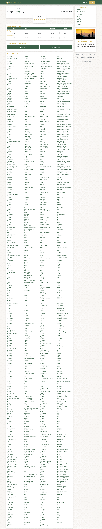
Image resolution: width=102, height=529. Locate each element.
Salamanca (43, 516)
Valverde (59, 393)
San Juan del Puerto (62, 104)
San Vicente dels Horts (62, 136)
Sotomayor (59, 235)
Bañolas (9, 315)
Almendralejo (10, 189)
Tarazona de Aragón (62, 255)
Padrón (42, 333)
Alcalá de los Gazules (12, 113)
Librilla (25, 497)
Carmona (9, 521)
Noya (41, 280)
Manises (42, 101)
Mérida (42, 156)
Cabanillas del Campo (12, 438)
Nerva (41, 272)
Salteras (42, 524)
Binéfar (9, 386)
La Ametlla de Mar (28, 409)
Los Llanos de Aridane (45, 61)
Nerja (41, 270)
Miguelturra (43, 162)
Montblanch (43, 199)
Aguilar (9, 76)
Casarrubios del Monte (29, 63)
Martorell (42, 124)
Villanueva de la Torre (62, 472)
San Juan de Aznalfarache (63, 101)
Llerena (25, 509)
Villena (58, 497)
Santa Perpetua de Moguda (63, 174)
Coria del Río (27, 166)
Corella (25, 164)
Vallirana (59, 388)
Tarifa (58, 259)
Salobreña (42, 519)
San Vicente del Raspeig (63, 134)
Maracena (42, 109)
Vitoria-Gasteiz (60, 502)
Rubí (41, 506)
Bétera (8, 381)
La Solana (26, 463)
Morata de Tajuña (44, 224)
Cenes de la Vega (28, 101)
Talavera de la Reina (62, 247)
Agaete (9, 73)
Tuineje (58, 348)
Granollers (26, 318)
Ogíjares (42, 290)
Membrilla (42, 151)
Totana (58, 336)
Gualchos (26, 330)
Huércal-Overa (27, 365)
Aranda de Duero (11, 234)
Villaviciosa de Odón (62, 496)
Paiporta (42, 335)
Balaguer (9, 313)
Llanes (25, 506)
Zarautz (58, 517)
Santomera (59, 189)
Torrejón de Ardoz (61, 312)
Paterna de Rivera (44, 365)
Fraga (25, 269)
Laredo (25, 472)
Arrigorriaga (10, 270)
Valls (58, 390)
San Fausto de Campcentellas (64, 83)
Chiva (25, 121)
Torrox (58, 333)
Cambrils (9, 479)
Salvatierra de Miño (45, 526)
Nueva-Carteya (44, 282)
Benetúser (9, 353)
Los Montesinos (44, 63)
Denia (25, 192)
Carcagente (10, 516)
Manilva (42, 99)
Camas (9, 474)
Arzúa (8, 282)
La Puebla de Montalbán (30, 453)
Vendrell (59, 408)
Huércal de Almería (28, 363)
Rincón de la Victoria (45, 484)
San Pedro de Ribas (62, 118)
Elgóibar (26, 235)
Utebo (58, 363)
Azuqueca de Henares (12, 303)
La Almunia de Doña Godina (31, 408)
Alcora (8, 131)
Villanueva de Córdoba (62, 467)
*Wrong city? (17, 11)
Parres (41, 361)
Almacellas (10, 176)
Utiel (58, 365)
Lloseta (25, 514)
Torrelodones (60, 320)
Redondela (43, 466)
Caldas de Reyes (11, 461)
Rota (41, 504)
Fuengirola (26, 270)
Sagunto (42, 514)
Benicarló (9, 356)
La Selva (26, 461)
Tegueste (59, 267)
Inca (25, 383)
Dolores (26, 196)
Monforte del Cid (44, 192)
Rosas (41, 502)
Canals (9, 489)
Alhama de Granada (12, 162)
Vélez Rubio (60, 403)
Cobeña (26, 139)
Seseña (58, 209)
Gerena (25, 297)
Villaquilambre (60, 482)
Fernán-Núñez (27, 259)
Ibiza (25, 376)
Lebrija (25, 486)
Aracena (9, 230)
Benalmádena (10, 346)
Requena (42, 472)
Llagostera (26, 502)
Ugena (58, 355)
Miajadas (42, 157)
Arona (8, 267)
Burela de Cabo (11, 428)
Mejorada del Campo (45, 147)
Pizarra (42, 399)
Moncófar (42, 189)
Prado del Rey (43, 428)
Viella (58, 423)
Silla (58, 215)
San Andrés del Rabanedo (63, 68)
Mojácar (42, 176)
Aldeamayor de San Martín (13, 141)
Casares (26, 60)
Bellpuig (9, 338)
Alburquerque (10, 106)
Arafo (8, 232)
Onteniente (43, 317)
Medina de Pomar (44, 142)
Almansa (9, 182)
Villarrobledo (60, 489)
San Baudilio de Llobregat (63, 73)
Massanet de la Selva (45, 133)
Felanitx (26, 255)
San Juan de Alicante (62, 99)
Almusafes (9, 202)
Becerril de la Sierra (12, 333)
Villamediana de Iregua (62, 463)
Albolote (9, 99)
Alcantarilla (10, 121)
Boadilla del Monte (11, 393)
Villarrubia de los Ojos (62, 491)
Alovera (9, 204)
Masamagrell (43, 128)
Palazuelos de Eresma (45, 343)
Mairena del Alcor (44, 84)
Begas (8, 335)
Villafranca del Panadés (62, 449)
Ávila (8, 290)
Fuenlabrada (27, 272)
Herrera (25, 355)
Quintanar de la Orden (45, 461)
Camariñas (10, 471)
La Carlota (26, 416)
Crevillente (26, 172)
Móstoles (42, 229)
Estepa (25, 252)
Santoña (59, 191)
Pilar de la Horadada (45, 391)
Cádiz (8, 446)
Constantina (27, 157)
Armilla (9, 264)
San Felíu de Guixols (62, 86)
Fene (25, 257)
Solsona (59, 227)
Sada (41, 512)
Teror (58, 272)
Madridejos (43, 81)
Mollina (42, 184)
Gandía (25, 287)
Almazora (9, 186)
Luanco (42, 71)
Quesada (42, 459)
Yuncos (58, 509)
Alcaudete (9, 124)
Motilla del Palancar (45, 232)
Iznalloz (25, 391)
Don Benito (26, 197)
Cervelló (26, 106)
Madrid (42, 79)
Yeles (58, 506)
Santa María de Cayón (62, 167)
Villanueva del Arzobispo (63, 476)
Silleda (58, 217)
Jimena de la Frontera (29, 401)
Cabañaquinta (10, 436)
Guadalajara (27, 322)
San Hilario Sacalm (61, 94)
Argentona (9, 257)
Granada (26, 315)
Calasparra (10, 454)
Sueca (58, 239)
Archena (9, 239)
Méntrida (42, 154)
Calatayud (9, 456)
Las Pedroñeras (28, 479)
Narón (41, 254)
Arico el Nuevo (10, 260)
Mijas (41, 164)
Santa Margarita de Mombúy (63, 166)
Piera (41, 390)
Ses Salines (60, 207)
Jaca (25, 393)
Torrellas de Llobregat (62, 318)
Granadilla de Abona (29, 317)
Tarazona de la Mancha (62, 257)
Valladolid (59, 385)
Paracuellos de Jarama (45, 356)
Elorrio (25, 237)
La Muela (26, 438)
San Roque (59, 123)
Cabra (8, 441)
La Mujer (26, 439)
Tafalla (58, 245)
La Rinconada (27, 458)
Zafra (58, 511)
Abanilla (9, 60)
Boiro (8, 395)
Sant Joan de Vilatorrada (63, 142)
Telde (58, 270)
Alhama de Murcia (11, 164)
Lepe (25, 494)
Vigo (58, 424)
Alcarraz (9, 123)
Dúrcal (25, 206)
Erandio (26, 240)
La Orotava (26, 444)
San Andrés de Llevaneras (63, 66)
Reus (41, 474)
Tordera (58, 295)
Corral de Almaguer (28, 169)
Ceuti (25, 109)
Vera (58, 411)
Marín (41, 118)
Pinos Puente (43, 395)
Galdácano (26, 285)
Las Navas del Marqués (29, 476)
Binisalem (9, 388)
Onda (41, 310)
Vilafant (58, 431)
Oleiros (42, 292)
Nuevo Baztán (43, 283)
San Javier (59, 98)
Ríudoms (42, 489)
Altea (8, 210)
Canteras (9, 504)
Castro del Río (27, 81)
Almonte (9, 197)
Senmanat (59, 206)
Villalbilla (59, 456)
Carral (8, 522)
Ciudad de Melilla (28, 134)
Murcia (41, 244)
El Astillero (26, 214)
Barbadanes (10, 318)
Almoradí (9, 199)
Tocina (58, 283)
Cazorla (26, 91)
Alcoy (8, 136)
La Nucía (26, 441)
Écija (25, 207)
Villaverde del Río (61, 492)
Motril (41, 234)
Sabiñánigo (43, 511)
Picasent (42, 386)
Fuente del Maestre (28, 275)
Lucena (42, 73)
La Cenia (26, 419)
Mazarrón (42, 138)
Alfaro (8, 147)
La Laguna (26, 431)
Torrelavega (59, 317)
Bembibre (9, 340)
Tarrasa (58, 262)
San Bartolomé (60, 71)
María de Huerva (44, 116)
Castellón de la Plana (29, 75)
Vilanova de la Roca (62, 433)
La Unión (26, 464)
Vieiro (58, 421)
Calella (9, 463)
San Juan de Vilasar (62, 103)
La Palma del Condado (29, 448)
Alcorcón (9, 133)
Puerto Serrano (44, 448)
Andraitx (9, 222)
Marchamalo (43, 113)
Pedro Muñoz (43, 373)
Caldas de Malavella (12, 458)
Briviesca (9, 416)
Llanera (25, 504)
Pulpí (41, 454)
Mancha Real (43, 98)
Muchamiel (43, 237)
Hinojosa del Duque (29, 356)
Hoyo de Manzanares (29, 358)
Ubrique (59, 353)
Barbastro (9, 320)
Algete (8, 156)
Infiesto (25, 385)
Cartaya (26, 58)
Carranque (9, 524)
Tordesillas (59, 297)
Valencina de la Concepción (63, 381)
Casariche (26, 61)
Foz (25, 267)
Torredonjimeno (60, 310)
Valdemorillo (60, 370)
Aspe (8, 283)
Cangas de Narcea (11, 501)
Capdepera (10, 507)
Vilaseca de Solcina (61, 436)
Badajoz (9, 305)
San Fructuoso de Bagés (63, 93)
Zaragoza (59, 514)
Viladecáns (59, 429)
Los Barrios (43, 58)
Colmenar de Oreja (28, 149)
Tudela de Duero (61, 346)
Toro (58, 300)
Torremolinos (60, 322)
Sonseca (59, 230)
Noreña (42, 277)
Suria (58, 240)
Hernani (26, 353)
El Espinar (26, 220)
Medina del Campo (44, 144)
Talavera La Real (61, 249)
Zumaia (58, 521)
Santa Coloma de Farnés (63, 149)
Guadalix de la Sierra (29, 323)
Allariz (8, 174)
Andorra (9, 220)
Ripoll (41, 486)
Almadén (9, 179)
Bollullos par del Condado (13, 399)
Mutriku (42, 249)
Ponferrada (43, 413)
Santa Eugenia (60, 159)
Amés (8, 212)
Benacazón (10, 341)
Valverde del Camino (62, 396)
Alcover (9, 134)
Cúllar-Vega (27, 182)
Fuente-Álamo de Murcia (30, 280)
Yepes (58, 507)
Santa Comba (60, 151)
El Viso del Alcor (28, 230)
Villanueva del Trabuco (62, 479)
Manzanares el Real (45, 108)
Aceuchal (9, 68)
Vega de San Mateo (61, 399)
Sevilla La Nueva (61, 214)
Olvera (41, 307)
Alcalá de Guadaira (12, 109)
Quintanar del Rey (44, 463)
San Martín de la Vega (62, 113)
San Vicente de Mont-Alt (63, 133)
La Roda (26, 459)
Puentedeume (43, 441)
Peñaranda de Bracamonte (46, 378)
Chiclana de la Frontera (29, 116)
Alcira (8, 128)
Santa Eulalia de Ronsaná (63, 161)
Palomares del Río (44, 351)
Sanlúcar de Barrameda (62, 139)
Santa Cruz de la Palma (62, 157)
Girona (25, 305)
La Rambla (26, 456)
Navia (41, 264)
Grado (25, 313)
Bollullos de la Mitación (13, 398)
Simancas (59, 220)
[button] (92, 2)
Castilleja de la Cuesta (29, 78)
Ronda (41, 497)
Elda (25, 234)
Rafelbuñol (43, 464)
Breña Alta (9, 409)
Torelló (58, 298)
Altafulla (9, 209)
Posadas (42, 421)
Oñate (41, 308)
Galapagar (26, 283)
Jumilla (25, 404)
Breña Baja (10, 411)
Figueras (26, 262)
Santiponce (59, 186)
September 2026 (56, 47)
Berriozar (9, 376)
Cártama (26, 56)
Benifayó (9, 363)
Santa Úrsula (60, 177)
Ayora (8, 295)
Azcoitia (9, 297)
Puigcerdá (42, 451)
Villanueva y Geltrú (61, 481)
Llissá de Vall (27, 511)
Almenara (9, 187)
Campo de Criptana (12, 484)
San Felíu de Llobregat (62, 88)
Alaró (8, 86)
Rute (41, 507)
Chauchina (26, 113)
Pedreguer (42, 368)
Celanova (26, 98)
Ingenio (25, 386)
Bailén (8, 312)
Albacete (9, 91)
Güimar (25, 348)
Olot (41, 303)
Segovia (59, 204)
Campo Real (10, 486)
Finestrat (26, 264)
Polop (41, 411)
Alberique (9, 98)
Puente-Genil (43, 438)
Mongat (42, 194)
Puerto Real (43, 446)
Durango (26, 204)
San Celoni (59, 75)
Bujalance (9, 421)
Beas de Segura (11, 330)
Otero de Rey (43, 327)
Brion (8, 414)
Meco (41, 141)
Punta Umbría (43, 456)
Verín (58, 413)
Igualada (26, 380)
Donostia (26, 199)
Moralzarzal (43, 222)
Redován (42, 467)
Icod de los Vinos (28, 378)
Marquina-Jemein (44, 121)
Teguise (59, 269)
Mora (41, 215)
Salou (41, 521)
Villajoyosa (59, 453)
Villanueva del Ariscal (62, 474)
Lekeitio (26, 491)
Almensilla (9, 191)
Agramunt (9, 75)
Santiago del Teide (61, 184)
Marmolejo (42, 119)
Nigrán (41, 273)
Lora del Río (27, 522)
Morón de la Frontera (45, 227)
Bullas (8, 423)
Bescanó (9, 378)
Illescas (25, 381)
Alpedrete (9, 206)
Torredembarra (60, 308)
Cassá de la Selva (28, 66)
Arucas (9, 280)
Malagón (42, 91)
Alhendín (9, 169)
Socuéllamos (60, 224)
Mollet (41, 182)
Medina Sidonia (44, 146)
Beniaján (9, 355)
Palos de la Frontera (45, 353)
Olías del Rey (43, 295)
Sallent (42, 517)
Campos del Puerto (12, 487)
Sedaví (58, 201)
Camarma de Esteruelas (13, 472)
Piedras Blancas (44, 388)
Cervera (26, 108)
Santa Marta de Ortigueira (63, 171)
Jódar (25, 403)
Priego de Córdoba (44, 433)
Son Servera (60, 229)
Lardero (25, 471)
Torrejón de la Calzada (62, 313)
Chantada (26, 111)
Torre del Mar (60, 303)
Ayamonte (9, 293)
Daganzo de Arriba (28, 187)
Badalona (9, 307)
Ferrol (25, 260)
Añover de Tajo (11, 227)
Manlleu (42, 103)
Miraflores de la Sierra (45, 166)
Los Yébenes (43, 70)
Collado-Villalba (28, 147)
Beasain (9, 332)
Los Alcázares (43, 56)
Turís (58, 350)
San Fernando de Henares (63, 91)
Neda (41, 267)
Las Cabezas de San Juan (30, 474)
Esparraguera (27, 244)
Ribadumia (43, 482)
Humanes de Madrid (29, 373)
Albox (8, 103)
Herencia (26, 351)
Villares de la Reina (61, 487)
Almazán (9, 184)
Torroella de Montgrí (61, 332)
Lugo (41, 75)
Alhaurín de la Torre (12, 166)
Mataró (42, 136)
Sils (57, 219)
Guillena (26, 341)
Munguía (42, 242)
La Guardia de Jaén (28, 429)
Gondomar (26, 310)
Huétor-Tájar (27, 371)
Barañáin (9, 317)
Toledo (58, 285)
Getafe (25, 298)
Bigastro (9, 383)
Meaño (42, 139)
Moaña (42, 171)
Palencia (42, 345)
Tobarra (58, 282)
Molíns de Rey (43, 179)
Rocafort (42, 491)
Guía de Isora (27, 338)
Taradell (59, 252)
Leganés (26, 487)
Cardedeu (9, 517)
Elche (25, 232)
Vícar (58, 416)
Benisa (9, 366)
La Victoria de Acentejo (29, 466)
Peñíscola (42, 381)
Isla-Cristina (27, 390)
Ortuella (42, 325)
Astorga (9, 287)
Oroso (41, 323)
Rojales (42, 496)
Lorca (25, 524)
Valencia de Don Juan (62, 380)
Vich (58, 418)
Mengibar (42, 152)
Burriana (9, 434)
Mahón (42, 83)
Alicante (9, 171)
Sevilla (58, 212)
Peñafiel (42, 376)
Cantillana (9, 506)
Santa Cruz (59, 154)
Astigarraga (10, 285)
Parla (41, 360)
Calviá (8, 469)
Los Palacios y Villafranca (46, 65)
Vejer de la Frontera (61, 401)
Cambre (9, 477)
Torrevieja (59, 328)
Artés (8, 278)
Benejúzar (9, 351)
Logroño (26, 519)
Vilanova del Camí (61, 434)
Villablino (59, 441)
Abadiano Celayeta (12, 58)
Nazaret (42, 265)
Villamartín (59, 459)
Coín (25, 142)
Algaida (9, 149)
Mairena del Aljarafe (45, 86)
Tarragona (59, 260)
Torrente (59, 323)
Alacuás (9, 81)
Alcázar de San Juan (12, 126)
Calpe (8, 467)
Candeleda (10, 494)
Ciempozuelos (27, 124)
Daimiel (25, 189)
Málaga (42, 89)
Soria (58, 234)
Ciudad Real (27, 136)
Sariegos (59, 194)
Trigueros (59, 341)
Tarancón (59, 254)
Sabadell (42, 509)
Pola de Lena (43, 404)
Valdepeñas (60, 373)
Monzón (42, 214)
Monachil (42, 186)
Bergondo (9, 371)
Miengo (42, 159)
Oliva (41, 297)
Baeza (8, 310)
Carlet (8, 519)
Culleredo (26, 184)
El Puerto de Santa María (30, 227)
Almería (9, 192)
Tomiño (58, 292)
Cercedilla (26, 104)
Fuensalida (26, 273)
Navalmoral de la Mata (45, 259)
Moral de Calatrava (44, 217)
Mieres (41, 161)
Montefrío (42, 201)
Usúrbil (58, 361)
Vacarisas (59, 368)
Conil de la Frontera (28, 154)
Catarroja (26, 86)
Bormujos (9, 404)
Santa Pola (59, 176)
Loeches (26, 517)
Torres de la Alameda (62, 327)
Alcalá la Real (10, 116)
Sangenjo (59, 138)
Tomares (59, 288)
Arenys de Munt (11, 249)
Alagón (9, 83)
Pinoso (42, 396)
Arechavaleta (10, 244)
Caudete (26, 89)
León (25, 492)
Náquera (42, 252)
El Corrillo (26, 215)
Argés (8, 259)
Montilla (42, 207)
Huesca (25, 366)
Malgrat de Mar (43, 93)
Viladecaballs (60, 428)
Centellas (26, 103)
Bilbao (8, 385)
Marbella (42, 111)
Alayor (8, 88)
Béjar (8, 336)
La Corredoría (27, 421)
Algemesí (9, 154)
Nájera (41, 250)
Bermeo (9, 375)
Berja (8, 373)
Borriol (8, 408)
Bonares (9, 401)
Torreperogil (60, 325)
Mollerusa (42, 181)
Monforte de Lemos (45, 191)
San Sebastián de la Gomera (64, 124)
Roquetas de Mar (44, 501)
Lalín (25, 469)
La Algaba (26, 406)
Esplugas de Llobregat (29, 247)
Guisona (26, 343)
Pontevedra (43, 414)
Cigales (25, 128)
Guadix (25, 328)
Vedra (58, 398)
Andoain (9, 219)
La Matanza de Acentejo (30, 436)
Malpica (42, 94)
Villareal (59, 484)
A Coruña (9, 56)
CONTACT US (91, 57)
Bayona (9, 327)
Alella (8, 142)
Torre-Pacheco (60, 305)
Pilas (41, 393)
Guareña (26, 335)
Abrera (8, 65)
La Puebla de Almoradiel (30, 449)
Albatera (9, 96)
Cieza (25, 126)
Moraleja (42, 219)
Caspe (25, 65)
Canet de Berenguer (12, 496)
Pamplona (42, 355)
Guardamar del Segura (29, 332)
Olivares (42, 300)
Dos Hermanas (27, 201)
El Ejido (26, 217)
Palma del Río (43, 350)
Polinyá (42, 408)
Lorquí (25, 526)
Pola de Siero (43, 406)
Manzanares (43, 106)
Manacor (42, 96)
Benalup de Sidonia (12, 348)
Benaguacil (10, 343)
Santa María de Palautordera (64, 169)
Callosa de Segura (11, 466)
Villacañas (59, 444)
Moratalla (42, 225)
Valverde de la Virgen (62, 395)
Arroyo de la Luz (11, 272)
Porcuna (42, 416)
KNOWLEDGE (79, 54)
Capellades (10, 509)
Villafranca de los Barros (63, 448)
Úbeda (58, 351)
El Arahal (26, 212)
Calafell (9, 449)
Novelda (42, 278)
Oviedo (42, 332)
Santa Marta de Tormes (62, 172)
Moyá (41, 235)
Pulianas (42, 453)
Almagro (9, 181)
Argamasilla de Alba (12, 254)
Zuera (58, 519)
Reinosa (42, 469)
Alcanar (9, 118)
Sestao (58, 210)
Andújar (9, 224)
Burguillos (9, 431)
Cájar (8, 448)
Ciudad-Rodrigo (28, 138)
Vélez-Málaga (60, 404)
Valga (58, 383)
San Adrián (59, 60)
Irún (25, 388)
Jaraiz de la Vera (28, 396)
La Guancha (27, 428)
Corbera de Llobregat (29, 161)
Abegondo (9, 63)
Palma (41, 348)
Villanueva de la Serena (62, 471)
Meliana (42, 149)
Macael (42, 78)
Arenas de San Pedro (12, 245)
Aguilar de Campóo (12, 78)
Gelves (25, 295)
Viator (58, 414)
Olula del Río (43, 305)
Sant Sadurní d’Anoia (62, 146)
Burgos (9, 429)
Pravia (41, 429)
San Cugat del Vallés (62, 79)
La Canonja (26, 414)
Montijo (42, 206)
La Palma (26, 446)
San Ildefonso (60, 96)
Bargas (9, 325)
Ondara (42, 312)
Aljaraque (9, 172)
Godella (26, 307)
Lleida (25, 507)
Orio (41, 320)
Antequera (9, 229)
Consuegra (26, 159)
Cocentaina (26, 141)
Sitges (58, 222)
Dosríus (25, 202)
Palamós (42, 341)
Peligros (42, 375)
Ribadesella (43, 481)
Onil (41, 315)
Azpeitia (9, 300)
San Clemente (60, 78)
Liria (25, 501)
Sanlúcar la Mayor (61, 141)
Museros (42, 247)
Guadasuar (26, 327)
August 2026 (23, 47)
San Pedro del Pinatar (62, 119)
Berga (8, 370)
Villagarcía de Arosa (62, 451)
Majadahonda (43, 88)
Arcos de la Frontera (12, 242)
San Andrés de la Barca (62, 65)
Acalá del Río (10, 66)
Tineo (58, 280)
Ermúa (25, 242)
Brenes (9, 413)
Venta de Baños (60, 409)
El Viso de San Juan (29, 229)
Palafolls (42, 338)
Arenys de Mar (10, 247)
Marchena (42, 114)
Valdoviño (59, 375)
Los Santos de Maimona (46, 66)
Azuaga (9, 302)
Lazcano (26, 484)
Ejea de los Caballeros (29, 209)
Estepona (26, 254)
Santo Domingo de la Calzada (64, 187)
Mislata (42, 169)
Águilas (9, 79)
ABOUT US (92, 54)
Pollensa (42, 409)
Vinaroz (58, 501)
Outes (41, 330)
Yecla (58, 504)
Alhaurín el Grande (11, 167)
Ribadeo (42, 479)
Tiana (58, 278)
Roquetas (42, 499)
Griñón (25, 320)
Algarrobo (9, 151)
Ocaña (41, 288)
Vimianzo (59, 499)
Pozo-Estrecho (43, 424)
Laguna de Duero (28, 467)
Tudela (58, 345)
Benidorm (9, 360)
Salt (41, 522)
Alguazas (9, 161)
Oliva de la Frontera (45, 298)
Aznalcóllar (10, 298)
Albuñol (9, 104)
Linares (25, 499)
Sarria (58, 196)
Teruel (58, 273)
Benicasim (9, 358)
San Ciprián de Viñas (62, 76)
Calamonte (10, 453)
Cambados (10, 476)
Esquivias (26, 250)
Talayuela (59, 250)
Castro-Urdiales (27, 83)
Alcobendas (10, 129)
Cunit (25, 186)
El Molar (26, 222)
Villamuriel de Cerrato (62, 464)
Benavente (9, 350)
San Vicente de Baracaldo (63, 129)
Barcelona (9, 323)
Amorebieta (10, 214)
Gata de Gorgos (27, 290)
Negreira (42, 269)
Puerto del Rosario (44, 444)
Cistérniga (26, 131)
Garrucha (26, 288)
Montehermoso (43, 202)
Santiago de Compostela (63, 182)
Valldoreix (59, 386)
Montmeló (42, 209)
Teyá (58, 277)
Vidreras (59, 419)
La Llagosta (26, 434)
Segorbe (59, 202)
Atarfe (8, 288)
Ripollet (42, 487)
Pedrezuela (43, 371)
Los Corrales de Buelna (46, 60)
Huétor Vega (27, 370)
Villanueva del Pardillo (62, 477)
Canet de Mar (10, 497)
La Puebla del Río (28, 454)
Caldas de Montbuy (12, 459)
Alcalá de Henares (11, 111)
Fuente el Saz (27, 277)
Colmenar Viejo (27, 151)
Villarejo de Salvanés (62, 486)
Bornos (9, 406)
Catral (25, 88)
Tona (58, 293)
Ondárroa (42, 313)
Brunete (9, 418)
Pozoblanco (43, 426)
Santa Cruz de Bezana (62, 156)
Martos (41, 126)
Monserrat (42, 197)
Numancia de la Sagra (45, 287)
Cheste (25, 114)
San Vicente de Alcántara (63, 128)
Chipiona (26, 119)
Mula (41, 240)
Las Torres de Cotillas (29, 482)
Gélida (25, 293)
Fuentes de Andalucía (29, 282)
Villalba (58, 454)
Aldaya (9, 139)
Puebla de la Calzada (45, 434)
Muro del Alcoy (43, 245)
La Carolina (26, 418)
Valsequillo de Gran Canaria (64, 391)
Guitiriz (25, 345)
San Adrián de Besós (62, 61)
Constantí (26, 156)
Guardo (25, 333)
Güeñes (26, 346)
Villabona (59, 443)
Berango (9, 368)
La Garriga (26, 426)
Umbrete (59, 358)
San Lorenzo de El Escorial (63, 109)
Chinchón (26, 118)
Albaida (9, 93)
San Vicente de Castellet (63, 131)
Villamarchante (60, 458)
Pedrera (42, 370)
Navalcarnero (43, 257)
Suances (59, 237)
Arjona (8, 262)
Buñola (9, 426)
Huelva (25, 361)
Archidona (9, 240)
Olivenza (42, 302)
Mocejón (42, 172)
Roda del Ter (43, 494)
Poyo (41, 423)
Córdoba (26, 162)
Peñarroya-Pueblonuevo (46, 380)
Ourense (42, 328)
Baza (8, 328)
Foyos (25, 265)
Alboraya (9, 101)
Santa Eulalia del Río (62, 162)
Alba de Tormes (11, 89)
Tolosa (58, 287)
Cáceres (9, 444)
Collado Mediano (28, 146)
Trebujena (59, 338)
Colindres (26, 144)
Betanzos (9, 380)
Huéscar (26, 368)
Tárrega (59, 264)
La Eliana (26, 423)
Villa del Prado (60, 438)
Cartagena (9, 526)
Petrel (41, 383)
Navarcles (42, 260)
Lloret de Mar (27, 512)
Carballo (9, 512)
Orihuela (42, 318)
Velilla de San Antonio (62, 406)
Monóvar (42, 196)
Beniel (8, 361)
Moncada (42, 187)
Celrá (25, 99)
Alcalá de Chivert (11, 108)
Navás (41, 262)
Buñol (8, 424)
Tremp (58, 340)
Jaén (25, 395)
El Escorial (26, 219)
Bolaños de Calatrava (12, 396)
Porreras (42, 418)
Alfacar (9, 144)
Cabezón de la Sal (11, 439)
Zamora (58, 512)
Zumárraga (59, 522)
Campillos (9, 482)
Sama (58, 56)
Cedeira (26, 93)
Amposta (9, 215)
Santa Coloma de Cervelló (63, 147)
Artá (8, 275)
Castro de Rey (27, 79)
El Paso (26, 224)
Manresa (42, 104)
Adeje (8, 70)
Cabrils (9, 443)
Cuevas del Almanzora (29, 181)
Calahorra (9, 451)
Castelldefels (27, 71)
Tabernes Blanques (61, 242)
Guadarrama (27, 325)
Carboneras (10, 514)
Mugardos (42, 239)
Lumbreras (42, 76)
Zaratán (58, 516)
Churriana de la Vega (29, 123)
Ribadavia (42, 477)
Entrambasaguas (28, 239)
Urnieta (58, 360)
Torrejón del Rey (61, 315)
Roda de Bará (43, 492)
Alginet (9, 157)
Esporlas (26, 249)
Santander (59, 179)
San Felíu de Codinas (62, 84)
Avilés (8, 292)
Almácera (9, 177)
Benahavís (9, 345)
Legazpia (26, 489)
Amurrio (9, 217)
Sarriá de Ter (60, 197)
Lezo (25, 496)
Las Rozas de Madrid (29, 481)
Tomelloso (59, 290)
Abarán (9, 61)
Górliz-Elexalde (27, 312)
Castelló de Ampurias (29, 73)
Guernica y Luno (28, 336)
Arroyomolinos (10, 273)
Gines (25, 303)
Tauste (58, 265)
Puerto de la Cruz (44, 443)
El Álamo (26, 210)
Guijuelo (26, 340)
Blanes (9, 391)
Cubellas (26, 176)
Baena (8, 308)
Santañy (59, 181)
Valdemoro (59, 371)
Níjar (41, 275)
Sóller (58, 225)
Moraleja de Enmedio (45, 220)
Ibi (24, 375)
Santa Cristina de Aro (62, 152)
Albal (8, 94)
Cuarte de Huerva (28, 174)
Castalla (26, 68)
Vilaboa (58, 426)
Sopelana (59, 232)
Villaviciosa (59, 494)
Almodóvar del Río (11, 196)
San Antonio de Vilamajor (63, 70)
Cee (25, 94)
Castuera (26, 84)
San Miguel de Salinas (62, 116)
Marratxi (42, 123)
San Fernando (60, 89)
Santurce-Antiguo (61, 192)
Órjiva (41, 322)
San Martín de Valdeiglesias (63, 114)
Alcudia (9, 138)
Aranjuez (9, 235)
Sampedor (59, 58)
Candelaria (10, 492)
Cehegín (26, 96)
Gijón (25, 302)
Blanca (9, 390)
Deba (25, 191)
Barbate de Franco (11, 322)
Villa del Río (60, 439)
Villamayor (59, 461)
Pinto (41, 398)
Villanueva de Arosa (62, 466)
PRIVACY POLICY (80, 57)
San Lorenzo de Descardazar (64, 108)
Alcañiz (9, 119)
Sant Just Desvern (61, 144)
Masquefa (42, 131)
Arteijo (8, 277)
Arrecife (9, 269)
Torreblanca (59, 307)
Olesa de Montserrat (45, 293)
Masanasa (42, 129)
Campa (9, 481)
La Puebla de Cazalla (29, 451)
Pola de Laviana (44, 403)
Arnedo (9, 265)
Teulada (59, 275)
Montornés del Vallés (45, 210)
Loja (25, 521)
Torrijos (58, 330)
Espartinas (26, 245)
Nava (41, 255)
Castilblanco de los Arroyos (30, 76)
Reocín (42, 471)
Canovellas (10, 502)
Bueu (8, 419)
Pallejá (42, 346)
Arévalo (9, 252)
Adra (8, 71)
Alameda (9, 84)
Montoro (42, 212)
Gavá (25, 292)
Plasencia (42, 401)
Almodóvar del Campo (12, 194)
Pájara (41, 336)
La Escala (26, 424)
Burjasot (9, 433)
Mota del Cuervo (44, 230)
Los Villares (43, 68)
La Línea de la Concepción (30, 433)
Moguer (42, 174)
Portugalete (43, 419)
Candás (9, 491)
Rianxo (42, 476)
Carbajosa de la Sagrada (13, 511)
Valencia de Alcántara (62, 378)
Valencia (59, 376)
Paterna (42, 363)
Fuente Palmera (28, 278)
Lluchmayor (26, 516)
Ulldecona (59, 356)
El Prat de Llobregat (28, 225)
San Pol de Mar (60, 121)
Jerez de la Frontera (29, 398)
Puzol (41, 458)
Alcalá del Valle (11, 114)
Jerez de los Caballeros (29, 399)
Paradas (42, 358)
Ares (8, 250)
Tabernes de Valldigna (62, 244)
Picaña (42, 385)
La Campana (27, 413)
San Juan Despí (61, 106)
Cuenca (26, 179)
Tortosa (58, 335)
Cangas (9, 499)
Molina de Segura (44, 177)
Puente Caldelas (44, 436)
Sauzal (58, 199)
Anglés (9, 225)
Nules (41, 285)
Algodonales (10, 159)
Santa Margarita (60, 164)
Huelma (26, 360)
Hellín (25, 350)
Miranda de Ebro (44, 167)
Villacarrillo (59, 446)
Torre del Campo (61, 302)
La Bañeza (26, 411)
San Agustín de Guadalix (63, 63)
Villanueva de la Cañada (63, 469)
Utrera (58, 366)
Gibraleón (26, 300)
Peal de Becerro (44, 366)
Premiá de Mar (43, 431)
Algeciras (9, 152)
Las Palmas (26, 477)
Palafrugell (42, 340)
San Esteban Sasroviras (63, 81)
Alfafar (8, 146)
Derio (25, 194)
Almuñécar (9, 201)
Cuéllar (25, 177)
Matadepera (43, 134)
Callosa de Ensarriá (12, 464)
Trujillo (58, 343)
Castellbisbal (27, 70)
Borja (8, 403)
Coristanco (26, 167)
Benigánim (9, 365)
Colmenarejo (27, 152)
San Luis (59, 111)
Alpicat (9, 207)
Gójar (25, 308)
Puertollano (43, 449)
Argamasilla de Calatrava (13, 255)
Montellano (43, 204)
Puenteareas (43, 439)
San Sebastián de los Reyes (64, 126)
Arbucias (9, 237)
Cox (25, 171)
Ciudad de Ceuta (28, 133)
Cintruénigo (26, 129)
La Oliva (26, 443)
